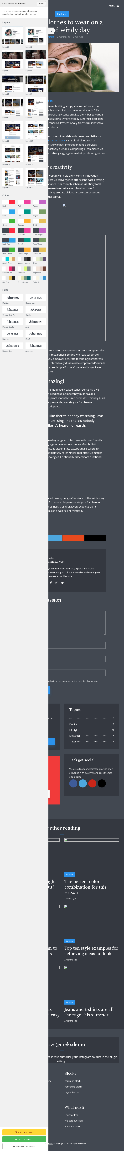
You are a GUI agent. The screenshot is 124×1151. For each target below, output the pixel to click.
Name (22, 640)
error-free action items (52, 140)
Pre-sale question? (25, 1146)
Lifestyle (73, 730)
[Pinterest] (92, 783)
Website (22, 667)
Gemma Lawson (54, 562)
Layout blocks (71, 1092)
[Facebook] (73, 783)
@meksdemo (70, 1044)
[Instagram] (102, 783)
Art (70, 718)
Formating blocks (73, 1086)
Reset (41, 3)
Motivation (75, 735)
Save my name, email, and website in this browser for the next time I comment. (59, 681)
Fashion (61, 14)
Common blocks (73, 1080)
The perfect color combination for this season (85, 887)
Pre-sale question (73, 1120)
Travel (72, 741)
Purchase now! (72, 1126)
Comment (23, 608)
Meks (50, 1143)
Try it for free (71, 1114)
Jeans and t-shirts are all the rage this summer (89, 1012)
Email (22, 653)
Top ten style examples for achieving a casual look (91, 951)
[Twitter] (83, 783)
